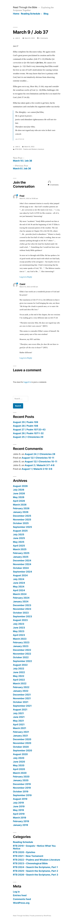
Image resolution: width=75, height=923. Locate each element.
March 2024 (20, 594)
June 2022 (19, 672)
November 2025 (22, 519)
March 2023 (19, 638)
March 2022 (19, 683)
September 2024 (22, 571)
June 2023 (19, 627)
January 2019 (20, 825)
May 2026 (18, 497)
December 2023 (22, 605)
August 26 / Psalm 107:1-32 (28, 433)
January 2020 (20, 780)
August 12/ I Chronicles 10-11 (38, 457)
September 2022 (22, 661)
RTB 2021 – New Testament (28, 856)
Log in (16, 891)
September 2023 (22, 616)
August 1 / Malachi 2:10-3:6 (37, 469)
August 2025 (20, 530)
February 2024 (21, 597)
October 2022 (21, 657)
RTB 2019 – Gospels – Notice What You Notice (34, 847)
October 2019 (20, 791)
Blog (46, 13)
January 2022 (20, 691)
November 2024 (22, 564)
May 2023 (18, 631)
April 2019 (19, 813)
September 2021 (22, 705)
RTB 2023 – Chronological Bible (30, 863)
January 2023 (20, 646)
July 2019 (18, 802)
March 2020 (20, 773)
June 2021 (19, 717)
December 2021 (22, 694)
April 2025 (19, 545)
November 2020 (22, 743)
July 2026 (18, 489)
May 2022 (18, 676)
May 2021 (18, 720)
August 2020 (20, 754)
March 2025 (19, 549)
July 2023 (18, 623)
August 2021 (20, 709)
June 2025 (19, 538)
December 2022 (22, 650)
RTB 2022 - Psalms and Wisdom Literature (29, 149)
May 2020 (18, 765)
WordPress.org (21, 902)
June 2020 (19, 761)
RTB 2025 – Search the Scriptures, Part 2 (35, 871)
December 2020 (22, 739)
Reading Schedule (30, 13)
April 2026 (19, 501)
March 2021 (19, 728)
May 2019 (18, 810)
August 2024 (20, 575)
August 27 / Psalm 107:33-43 (29, 429)
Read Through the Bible (25, 7)
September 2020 (22, 750)
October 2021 (20, 702)
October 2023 (21, 612)
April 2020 (19, 769)
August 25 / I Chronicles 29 (28, 437)
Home (16, 13)
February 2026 (21, 508)
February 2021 (21, 732)
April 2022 (19, 679)
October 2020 (21, 746)
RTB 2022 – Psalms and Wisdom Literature (36, 859)
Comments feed (22, 899)
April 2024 (19, 590)
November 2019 (22, 787)
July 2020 (18, 758)
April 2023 (19, 635)
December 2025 (22, 515)
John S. (17, 38)
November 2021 (22, 698)
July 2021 (18, 713)
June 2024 (19, 582)
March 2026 (19, 504)
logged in (27, 382)
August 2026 (20, 486)
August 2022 (20, 664)
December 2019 (22, 784)
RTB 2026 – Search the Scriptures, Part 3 (35, 874)
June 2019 (19, 806)
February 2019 (21, 821)
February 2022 (21, 687)
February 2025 (21, 553)
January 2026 (20, 512)
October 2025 (21, 523)
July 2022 (18, 668)
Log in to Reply (26, 277)
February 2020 (21, 776)
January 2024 (20, 601)
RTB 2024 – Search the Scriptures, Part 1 (35, 867)
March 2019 (19, 817)
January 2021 (20, 735)
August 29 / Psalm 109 (25, 422)
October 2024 (21, 568)
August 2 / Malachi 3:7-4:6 (39, 465)
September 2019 (22, 795)
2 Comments (43, 38)
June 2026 (19, 493)
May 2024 (18, 586)
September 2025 (22, 527)
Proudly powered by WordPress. (40, 915)
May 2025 (18, 542)
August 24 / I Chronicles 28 (40, 454)
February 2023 (21, 642)
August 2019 (20, 799)
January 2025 (20, 556)
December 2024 (22, 560)
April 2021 (19, 724)
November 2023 (22, 609)
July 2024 (18, 579)
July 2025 (18, 534)
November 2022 (22, 653)
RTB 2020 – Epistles (24, 852)
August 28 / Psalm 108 (25, 425)
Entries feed (20, 895)
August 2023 (20, 620)
